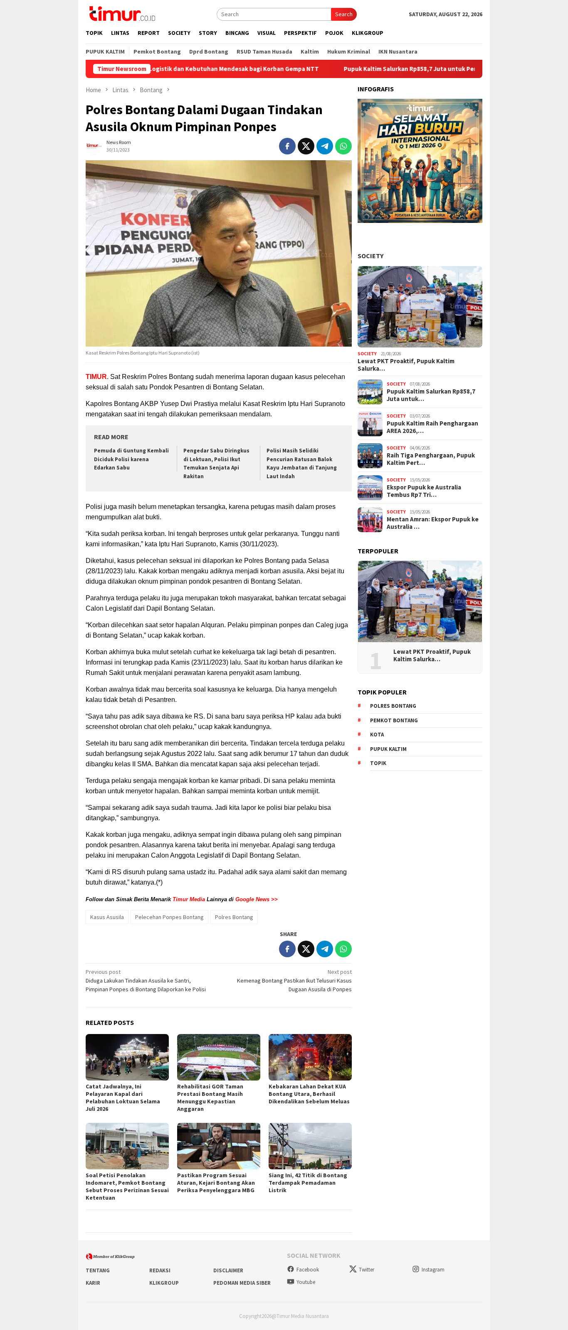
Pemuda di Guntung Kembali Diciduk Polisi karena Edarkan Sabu (131, 459)
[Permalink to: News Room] (94, 145)
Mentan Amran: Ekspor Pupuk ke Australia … (433, 523)
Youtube (305, 1282)
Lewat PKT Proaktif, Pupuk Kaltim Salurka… (406, 364)
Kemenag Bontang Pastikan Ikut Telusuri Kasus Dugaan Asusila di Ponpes (294, 980)
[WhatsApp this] (343, 146)
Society (370, 256)
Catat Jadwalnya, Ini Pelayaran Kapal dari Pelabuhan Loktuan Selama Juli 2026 (123, 1097)
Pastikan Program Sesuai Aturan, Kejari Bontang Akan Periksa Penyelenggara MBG (216, 1182)
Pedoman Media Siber (242, 1282)
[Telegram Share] (324, 146)
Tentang (98, 1270)
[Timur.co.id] (121, 13)
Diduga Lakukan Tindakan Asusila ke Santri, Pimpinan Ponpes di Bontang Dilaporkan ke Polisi (146, 980)
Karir (93, 1282)
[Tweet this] (306, 146)
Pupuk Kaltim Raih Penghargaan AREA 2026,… (432, 427)
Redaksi (159, 1270)
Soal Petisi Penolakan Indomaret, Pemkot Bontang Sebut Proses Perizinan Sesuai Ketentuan (127, 1186)
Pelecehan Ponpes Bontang (169, 917)
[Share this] (287, 146)
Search (344, 14)
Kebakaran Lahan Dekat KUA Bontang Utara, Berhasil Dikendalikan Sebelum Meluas (309, 1094)
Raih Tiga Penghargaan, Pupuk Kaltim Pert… (431, 459)
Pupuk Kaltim (388, 749)
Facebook (307, 1269)
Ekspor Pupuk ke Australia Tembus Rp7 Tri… (424, 491)
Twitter (366, 1269)
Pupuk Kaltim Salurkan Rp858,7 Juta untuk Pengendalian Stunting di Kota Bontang (413, 69)
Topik (378, 763)
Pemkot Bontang (394, 720)
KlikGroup (164, 1282)
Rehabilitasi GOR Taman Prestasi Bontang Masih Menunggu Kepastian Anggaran (210, 1097)
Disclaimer (228, 1270)
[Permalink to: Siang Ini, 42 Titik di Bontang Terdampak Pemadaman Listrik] (310, 1146)
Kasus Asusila (107, 917)
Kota (377, 734)
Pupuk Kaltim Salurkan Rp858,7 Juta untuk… (431, 395)
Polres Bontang (234, 917)
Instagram (433, 1269)
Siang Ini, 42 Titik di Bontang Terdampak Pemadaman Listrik (308, 1182)
